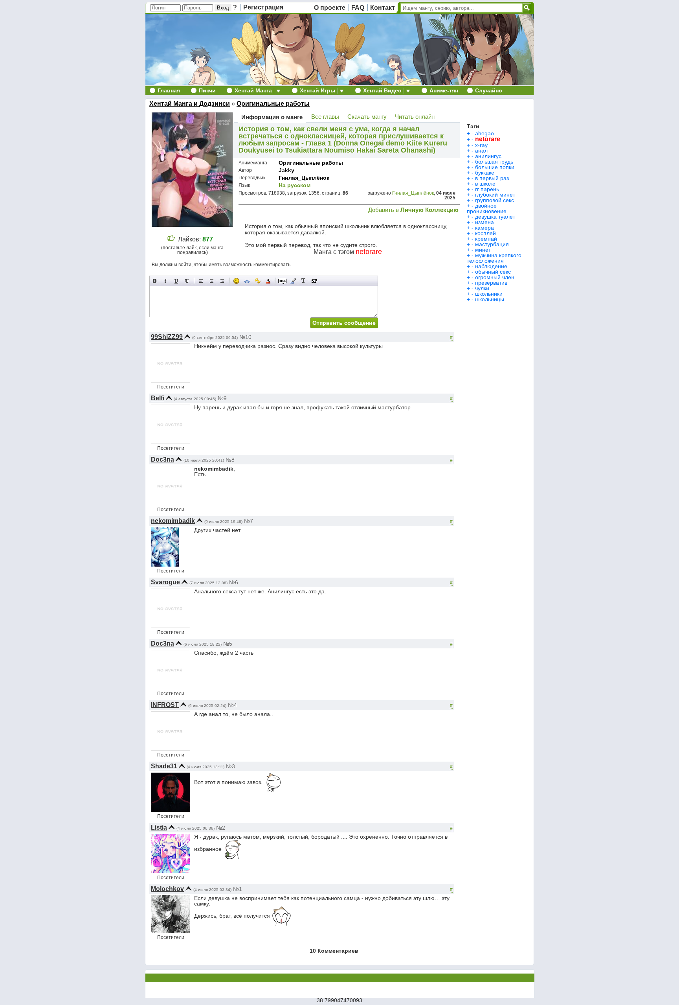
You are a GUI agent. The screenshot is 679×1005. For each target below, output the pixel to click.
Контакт (382, 7)
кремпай (486, 239)
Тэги (473, 126)
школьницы (489, 299)
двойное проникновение (486, 208)
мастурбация (492, 244)
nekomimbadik (173, 520)
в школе (485, 183)
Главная (169, 90)
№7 (248, 521)
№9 (222, 398)
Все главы (325, 116)
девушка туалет (495, 217)
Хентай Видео (382, 90)
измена (484, 222)
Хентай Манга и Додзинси (189, 103)
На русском (294, 185)
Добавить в (413, 209)
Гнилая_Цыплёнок (304, 178)
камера (484, 228)
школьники (489, 294)
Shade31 (164, 766)
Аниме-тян (443, 90)
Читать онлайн (415, 116)
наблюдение (491, 266)
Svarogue (165, 582)
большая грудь (494, 161)
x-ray (481, 145)
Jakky (286, 170)
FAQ (357, 7)
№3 (230, 766)
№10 (245, 337)
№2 (220, 828)
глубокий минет (495, 194)
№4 (232, 705)
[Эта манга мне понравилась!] (171, 239)
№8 (230, 459)
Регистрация (263, 7)
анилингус (488, 156)
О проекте (329, 7)
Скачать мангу (367, 116)
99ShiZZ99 (167, 336)
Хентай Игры (317, 90)
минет (483, 250)
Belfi (157, 398)
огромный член (494, 277)
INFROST (165, 704)
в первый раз (492, 178)
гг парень (487, 189)
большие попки (494, 167)
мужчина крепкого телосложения (494, 258)
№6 (233, 582)
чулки (482, 288)
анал (481, 150)
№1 (237, 889)
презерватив (491, 283)
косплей (485, 233)
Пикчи (207, 90)
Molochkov (167, 888)
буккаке (484, 172)
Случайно (488, 90)
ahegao (484, 133)
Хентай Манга (253, 90)
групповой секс (494, 200)
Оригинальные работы (273, 103)
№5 (227, 644)
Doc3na (162, 459)
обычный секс (493, 272)
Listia (159, 827)
